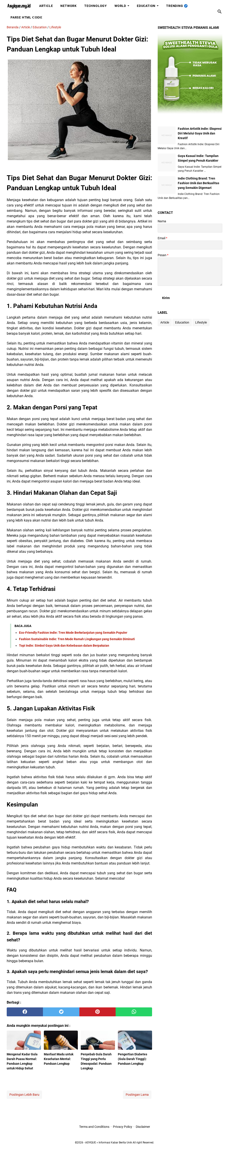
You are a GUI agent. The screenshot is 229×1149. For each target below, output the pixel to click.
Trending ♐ (177, 6)
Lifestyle (201, 322)
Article (46, 6)
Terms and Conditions (94, 1126)
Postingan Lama (137, 1094)
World (120, 6)
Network (68, 6)
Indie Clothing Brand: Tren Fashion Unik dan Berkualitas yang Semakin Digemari (198, 183)
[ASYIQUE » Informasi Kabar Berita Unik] (19, 6)
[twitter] (61, 1011)
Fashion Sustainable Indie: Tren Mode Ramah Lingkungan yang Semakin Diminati (77, 639)
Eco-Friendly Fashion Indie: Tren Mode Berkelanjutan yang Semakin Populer (73, 632)
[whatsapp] (134, 1011)
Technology (95, 6)
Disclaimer (143, 1126)
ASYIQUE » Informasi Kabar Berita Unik (108, 1142)
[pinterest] (97, 1011)
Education (146, 6)
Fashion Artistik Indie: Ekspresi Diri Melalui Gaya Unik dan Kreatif (200, 133)
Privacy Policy (122, 1126)
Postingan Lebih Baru (24, 1094)
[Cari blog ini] (219, 11)
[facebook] (25, 1011)
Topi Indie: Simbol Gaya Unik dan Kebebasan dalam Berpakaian (64, 645)
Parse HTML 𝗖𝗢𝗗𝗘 (27, 17)
